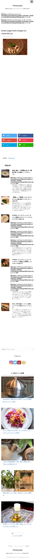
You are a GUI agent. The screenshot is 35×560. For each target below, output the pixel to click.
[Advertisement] (17, 78)
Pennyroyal (17, 6)
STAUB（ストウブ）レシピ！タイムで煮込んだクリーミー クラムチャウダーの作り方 (22, 217)
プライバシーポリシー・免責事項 (21, 546)
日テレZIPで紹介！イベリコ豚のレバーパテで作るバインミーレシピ (22, 305)
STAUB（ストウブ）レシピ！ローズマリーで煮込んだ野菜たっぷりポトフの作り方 (22, 261)
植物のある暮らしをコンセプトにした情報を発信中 (17, 553)
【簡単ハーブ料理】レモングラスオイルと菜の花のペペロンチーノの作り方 (22, 199)
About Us (10, 546)
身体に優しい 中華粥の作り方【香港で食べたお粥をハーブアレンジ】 (22, 172)
